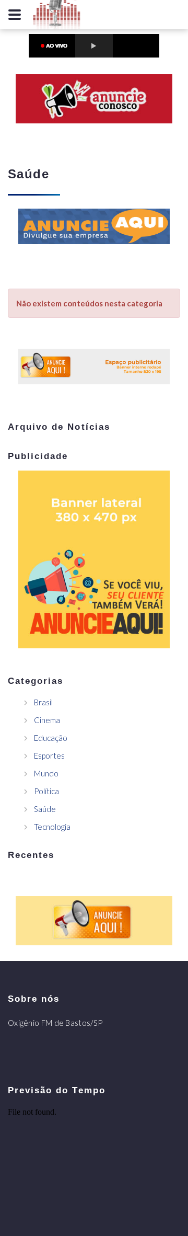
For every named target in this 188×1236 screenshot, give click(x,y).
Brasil (43, 702)
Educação (50, 737)
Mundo (46, 773)
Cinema (47, 720)
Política (46, 791)
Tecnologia (52, 826)
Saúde (45, 809)
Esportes (49, 755)
